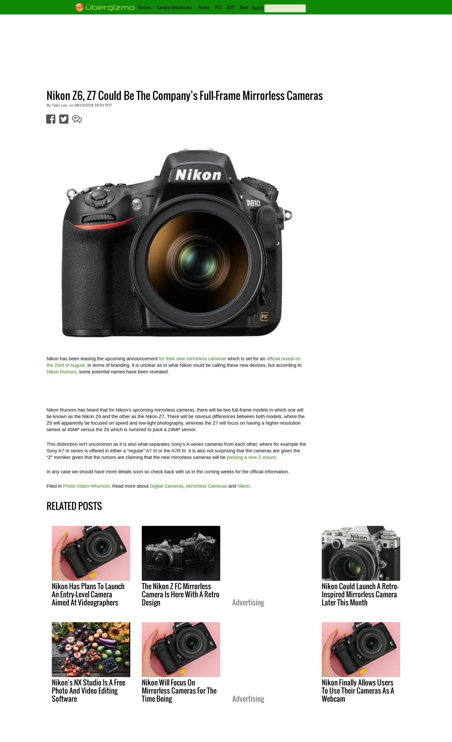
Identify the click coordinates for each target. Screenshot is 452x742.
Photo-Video (76, 486)
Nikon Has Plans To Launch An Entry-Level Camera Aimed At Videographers (88, 594)
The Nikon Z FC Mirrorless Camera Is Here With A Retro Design (180, 594)
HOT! (230, 7)
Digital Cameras (166, 486)
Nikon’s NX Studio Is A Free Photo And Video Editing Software (88, 690)
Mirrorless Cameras (206, 486)
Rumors (101, 486)
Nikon (244, 486)
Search (257, 8)
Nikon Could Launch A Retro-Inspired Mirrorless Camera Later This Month (360, 594)
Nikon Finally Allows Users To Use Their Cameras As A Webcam (358, 690)
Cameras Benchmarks (174, 7)
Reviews (144, 7)
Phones (204, 7)
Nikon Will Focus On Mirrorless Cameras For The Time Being (179, 690)
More (244, 7)
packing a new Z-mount (251, 457)
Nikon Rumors (61, 371)
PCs (218, 7)
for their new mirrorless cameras (192, 358)
